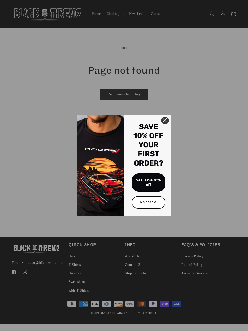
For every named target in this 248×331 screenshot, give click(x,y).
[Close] (165, 120)
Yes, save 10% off (148, 182)
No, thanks (148, 202)
